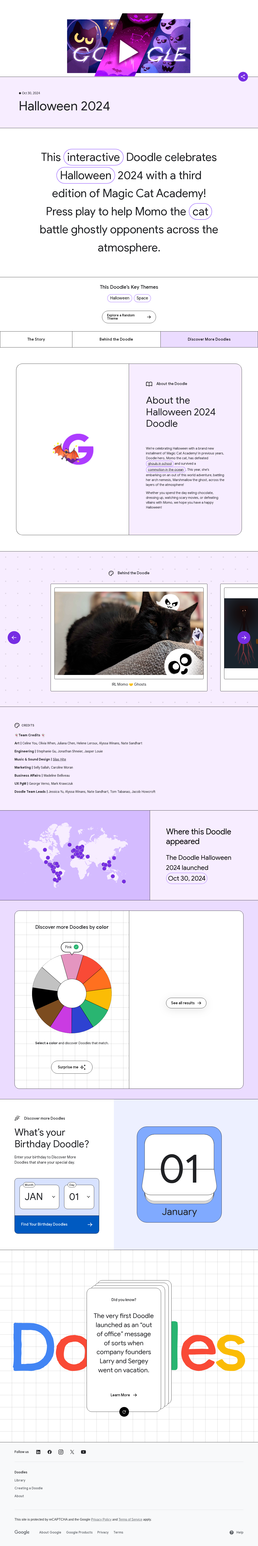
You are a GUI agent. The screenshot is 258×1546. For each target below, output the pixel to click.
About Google (50, 1532)
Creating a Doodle (29, 1488)
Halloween (85, 175)
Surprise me (68, 1067)
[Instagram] (61, 1452)
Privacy (103, 1532)
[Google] (22, 1532)
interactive (93, 157)
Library (20, 1480)
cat (200, 211)
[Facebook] (49, 1452)
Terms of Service (130, 1519)
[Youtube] (83, 1452)
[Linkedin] (38, 1452)
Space (142, 298)
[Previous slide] (14, 637)
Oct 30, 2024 (187, 878)
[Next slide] (243, 637)
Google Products (79, 1532)
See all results (183, 1003)
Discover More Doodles (209, 339)
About (19, 1496)
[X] (72, 1452)
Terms (118, 1532)
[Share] (243, 77)
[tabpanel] (129, 637)
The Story (36, 339)
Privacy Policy (101, 1519)
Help (239, 1532)
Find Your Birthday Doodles (44, 1224)
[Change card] (124, 1412)
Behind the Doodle (116, 339)
